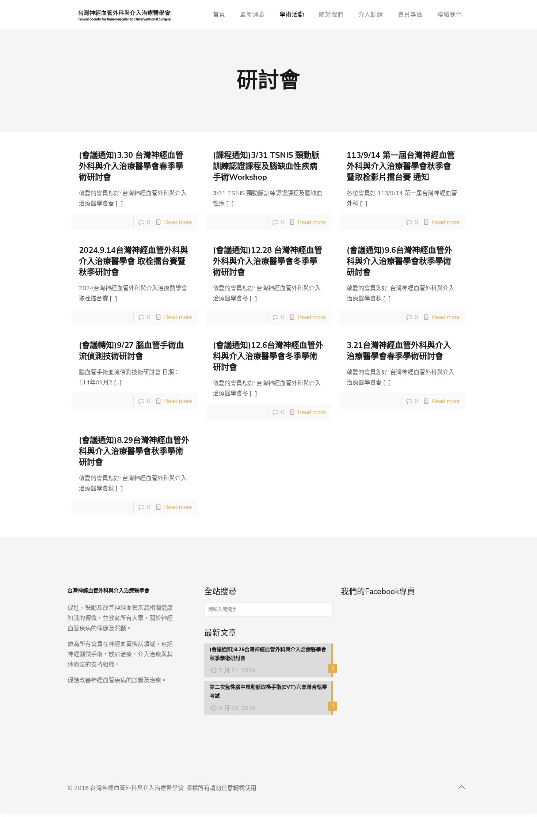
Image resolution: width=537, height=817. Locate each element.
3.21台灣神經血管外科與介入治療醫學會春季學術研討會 (399, 351)
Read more (178, 222)
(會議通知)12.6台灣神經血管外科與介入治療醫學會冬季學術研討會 (268, 356)
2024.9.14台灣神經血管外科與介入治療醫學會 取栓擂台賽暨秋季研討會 (133, 261)
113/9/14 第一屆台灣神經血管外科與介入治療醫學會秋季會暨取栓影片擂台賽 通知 (401, 166)
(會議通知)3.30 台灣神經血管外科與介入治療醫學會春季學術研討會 (131, 166)
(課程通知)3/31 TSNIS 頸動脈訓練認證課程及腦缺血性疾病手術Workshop (266, 166)
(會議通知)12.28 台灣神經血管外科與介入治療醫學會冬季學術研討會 (267, 261)
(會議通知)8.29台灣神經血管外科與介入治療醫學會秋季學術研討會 (134, 451)
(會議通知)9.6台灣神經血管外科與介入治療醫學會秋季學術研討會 (399, 261)
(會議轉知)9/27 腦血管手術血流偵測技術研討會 (131, 351)
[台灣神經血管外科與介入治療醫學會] (124, 14)
